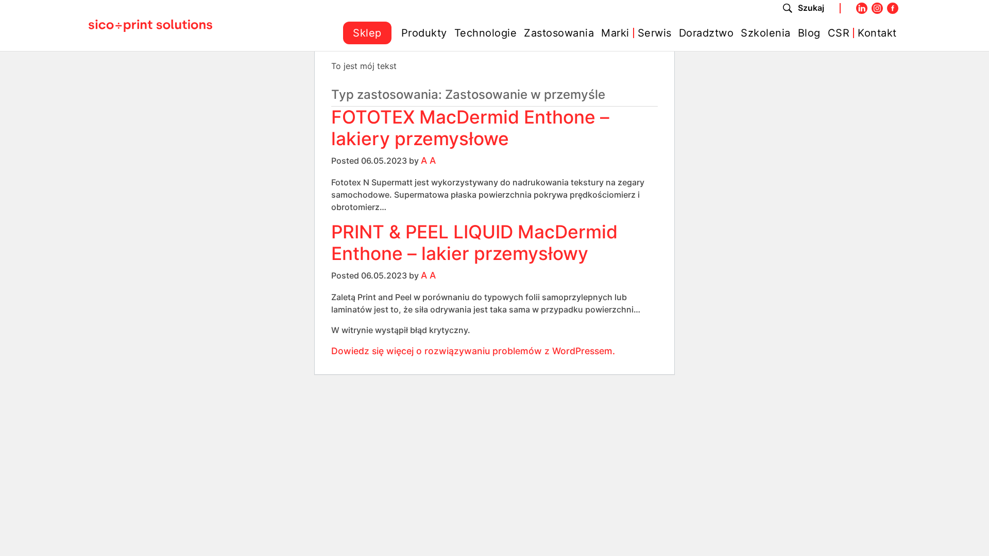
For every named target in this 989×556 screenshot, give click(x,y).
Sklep (367, 33)
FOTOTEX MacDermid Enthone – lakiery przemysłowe (470, 128)
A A (428, 160)
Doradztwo (706, 33)
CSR (839, 33)
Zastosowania (559, 33)
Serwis (655, 33)
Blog (809, 33)
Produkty (424, 33)
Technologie (485, 33)
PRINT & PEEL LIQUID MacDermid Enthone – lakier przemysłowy (474, 243)
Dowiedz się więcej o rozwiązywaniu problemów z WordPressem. (473, 350)
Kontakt (877, 33)
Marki (615, 33)
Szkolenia (766, 33)
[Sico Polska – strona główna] (150, 25)
